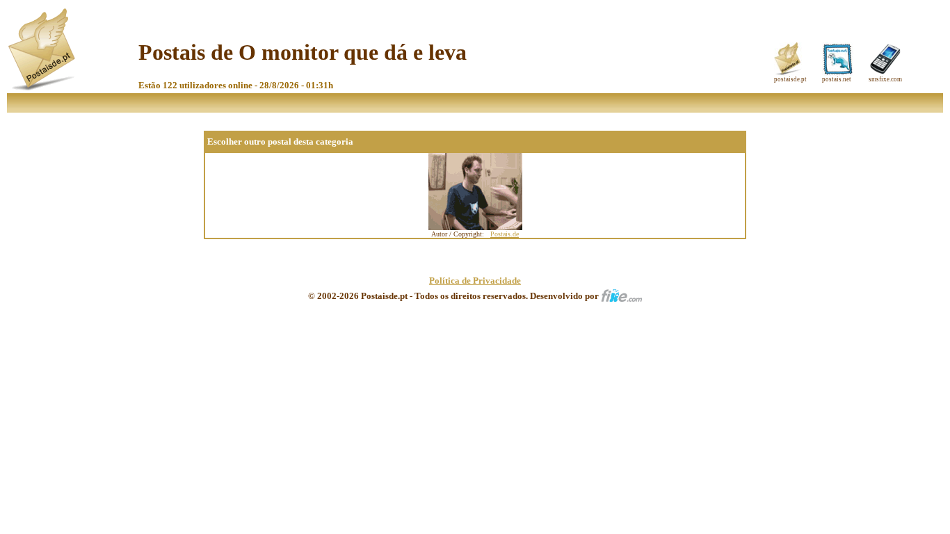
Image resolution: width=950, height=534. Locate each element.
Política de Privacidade (475, 280)
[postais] (43, 87)
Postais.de (504, 234)
